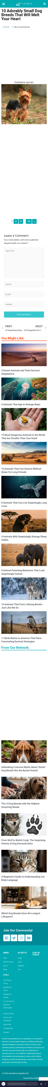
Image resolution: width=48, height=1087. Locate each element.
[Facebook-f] (6, 938)
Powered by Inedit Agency (34, 1078)
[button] (3, 4)
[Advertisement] (24, 55)
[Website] (24, 304)
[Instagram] (21, 938)
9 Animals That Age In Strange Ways (20, 404)
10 (28, 221)
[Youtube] (28, 938)
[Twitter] (14, 938)
